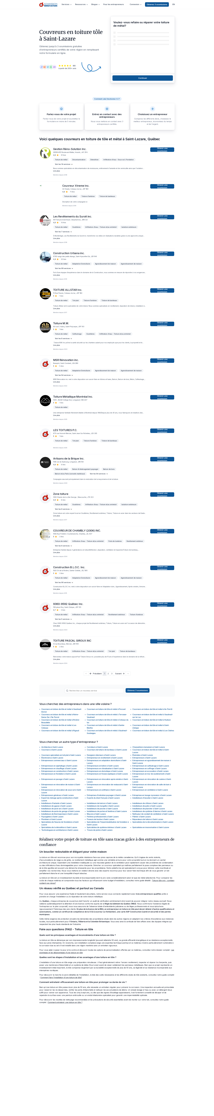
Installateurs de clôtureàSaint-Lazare (147, 803)
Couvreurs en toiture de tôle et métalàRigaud (60, 730)
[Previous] (86, 673)
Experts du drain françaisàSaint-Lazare (103, 798)
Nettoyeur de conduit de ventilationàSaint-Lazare (153, 814)
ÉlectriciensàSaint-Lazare (52, 758)
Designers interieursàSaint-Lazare (101, 755)
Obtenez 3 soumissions (157, 4)
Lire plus (56, 171)
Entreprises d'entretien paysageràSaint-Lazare (106, 795)
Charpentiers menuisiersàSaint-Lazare (148, 747)
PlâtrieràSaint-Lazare (141, 817)
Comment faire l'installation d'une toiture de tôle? (61, 977)
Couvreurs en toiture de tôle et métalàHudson (151, 720)
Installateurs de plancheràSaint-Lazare (148, 808)
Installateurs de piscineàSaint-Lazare (102, 808)
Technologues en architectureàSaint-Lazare (59, 830)
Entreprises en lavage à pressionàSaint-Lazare (152, 795)
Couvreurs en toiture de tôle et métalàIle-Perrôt (152, 709)
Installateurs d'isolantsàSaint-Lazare (56, 803)
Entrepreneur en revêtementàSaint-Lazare (105, 758)
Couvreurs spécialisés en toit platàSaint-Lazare (61, 755)
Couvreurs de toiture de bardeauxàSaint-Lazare (107, 750)
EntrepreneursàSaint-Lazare (144, 758)
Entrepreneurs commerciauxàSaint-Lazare (59, 760)
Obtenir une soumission (162, 149)
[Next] (128, 673)
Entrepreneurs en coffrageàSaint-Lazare (149, 768)
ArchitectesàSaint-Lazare (52, 747)
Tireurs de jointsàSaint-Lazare (99, 830)
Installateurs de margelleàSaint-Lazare (103, 806)
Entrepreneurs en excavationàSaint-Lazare (150, 771)
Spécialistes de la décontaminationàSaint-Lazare (152, 822)
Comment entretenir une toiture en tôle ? (65, 1002)
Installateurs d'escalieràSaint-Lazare (147, 798)
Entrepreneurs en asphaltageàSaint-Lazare (59, 766)
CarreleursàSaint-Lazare (97, 747)
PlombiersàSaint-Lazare (51, 819)
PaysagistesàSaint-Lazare (52, 817)
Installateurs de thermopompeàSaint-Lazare (59, 814)
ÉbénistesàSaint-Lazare (142, 755)
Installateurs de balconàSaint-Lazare (102, 803)
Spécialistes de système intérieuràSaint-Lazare (106, 827)
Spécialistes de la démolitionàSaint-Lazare (59, 827)
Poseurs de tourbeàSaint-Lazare (100, 819)
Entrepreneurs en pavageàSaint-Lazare (58, 779)
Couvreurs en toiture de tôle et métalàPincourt (106, 709)
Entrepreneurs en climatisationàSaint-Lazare (105, 768)
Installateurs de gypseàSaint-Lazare (56, 806)
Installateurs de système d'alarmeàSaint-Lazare (152, 811)
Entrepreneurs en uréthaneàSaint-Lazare (104, 790)
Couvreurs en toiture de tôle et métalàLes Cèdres (153, 730)
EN (173, 4)
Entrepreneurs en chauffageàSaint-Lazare (59, 768)
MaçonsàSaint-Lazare (96, 814)
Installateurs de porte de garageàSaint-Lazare (60, 811)
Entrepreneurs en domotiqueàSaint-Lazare (105, 771)
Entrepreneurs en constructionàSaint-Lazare (59, 771)
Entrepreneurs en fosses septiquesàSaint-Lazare (107, 774)
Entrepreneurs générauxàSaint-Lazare (57, 795)
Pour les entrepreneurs (113, 4)
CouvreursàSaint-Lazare (51, 750)
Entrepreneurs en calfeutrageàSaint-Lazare (150, 766)
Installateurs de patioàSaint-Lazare (147, 806)
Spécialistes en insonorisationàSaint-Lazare (150, 827)
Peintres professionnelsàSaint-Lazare (102, 817)
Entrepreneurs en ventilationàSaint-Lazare (150, 790)
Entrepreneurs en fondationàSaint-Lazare (58, 774)
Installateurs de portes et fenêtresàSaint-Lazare (107, 811)
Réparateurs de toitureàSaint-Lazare (147, 819)
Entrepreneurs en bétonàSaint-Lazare (103, 766)
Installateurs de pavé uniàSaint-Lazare (57, 808)
